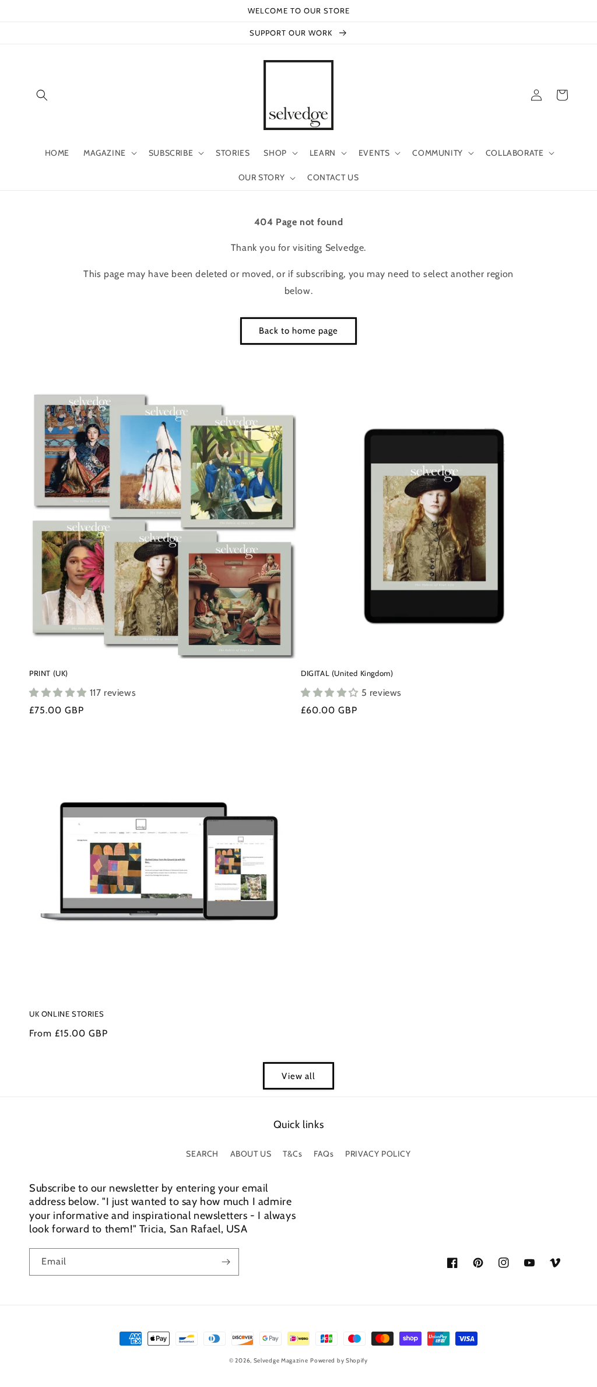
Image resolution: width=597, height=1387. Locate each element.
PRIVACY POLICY (377, 1153)
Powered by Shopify (339, 1360)
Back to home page (298, 330)
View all (298, 1076)
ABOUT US (251, 1153)
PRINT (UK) (48, 673)
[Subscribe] (225, 1262)
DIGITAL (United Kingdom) (347, 673)
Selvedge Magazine (281, 1360)
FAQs (323, 1153)
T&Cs (292, 1153)
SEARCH (202, 1153)
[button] (42, 95)
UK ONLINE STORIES (66, 1013)
